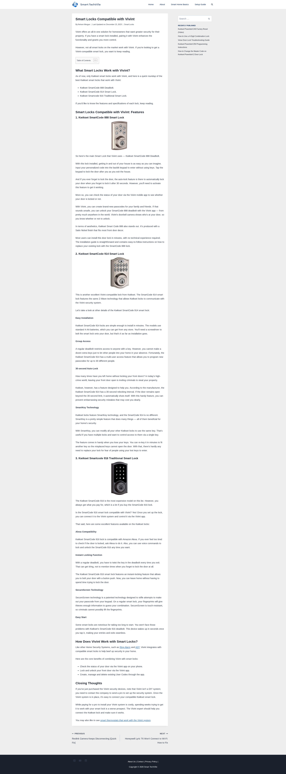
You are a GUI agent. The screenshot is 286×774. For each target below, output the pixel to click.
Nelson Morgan (84, 24)
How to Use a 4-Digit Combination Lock (193, 36)
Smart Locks (129, 24)
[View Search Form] (212, 4)
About (162, 4)
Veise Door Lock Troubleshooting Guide (194, 40)
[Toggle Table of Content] (94, 60)
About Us (132, 762)
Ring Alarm (125, 647)
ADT (137, 647)
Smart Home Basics (180, 4)
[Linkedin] (85, 760)
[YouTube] (80, 760)
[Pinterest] (74, 760)
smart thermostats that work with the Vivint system (125, 720)
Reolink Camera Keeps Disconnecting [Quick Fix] (94, 738)
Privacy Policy (151, 762)
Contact (140, 762)
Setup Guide (200, 4)
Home (151, 4)
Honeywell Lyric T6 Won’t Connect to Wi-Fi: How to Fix (146, 738)
